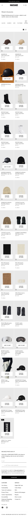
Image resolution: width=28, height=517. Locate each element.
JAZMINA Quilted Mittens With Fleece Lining (21, 233)
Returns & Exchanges (20, 492)
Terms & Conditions (6, 490)
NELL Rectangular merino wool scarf (5, 264)
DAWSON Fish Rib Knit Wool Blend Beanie (20, 173)
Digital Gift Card (19, 485)
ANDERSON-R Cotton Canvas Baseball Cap (20, 411)
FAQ (16, 490)
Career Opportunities (7, 494)
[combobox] (4, 465)
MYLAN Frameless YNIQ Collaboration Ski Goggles (5, 352)
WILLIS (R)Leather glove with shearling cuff (6, 324)
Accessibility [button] (5, 497)
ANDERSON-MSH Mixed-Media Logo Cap (20, 85)
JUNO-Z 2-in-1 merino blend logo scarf (6, 441)
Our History (4, 485)
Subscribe (14, 477)
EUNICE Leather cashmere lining (18, 324)
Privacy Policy (4, 471)
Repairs (17, 494)
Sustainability (5, 487)
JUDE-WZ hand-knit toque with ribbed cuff (20, 203)
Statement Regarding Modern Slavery (7, 500)
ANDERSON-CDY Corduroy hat (5, 55)
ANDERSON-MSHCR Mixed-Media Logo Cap (6, 173)
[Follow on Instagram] (7, 507)
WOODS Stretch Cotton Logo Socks (5, 113)
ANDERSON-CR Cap (5, 84)
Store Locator (18, 497)
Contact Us (17, 499)
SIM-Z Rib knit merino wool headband (20, 294)
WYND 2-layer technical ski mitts (5, 381)
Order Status (18, 487)
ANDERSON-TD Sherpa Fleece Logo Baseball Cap (21, 381)
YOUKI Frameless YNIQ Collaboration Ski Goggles (19, 352)
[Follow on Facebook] (2, 507)
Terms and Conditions (18, 470)
